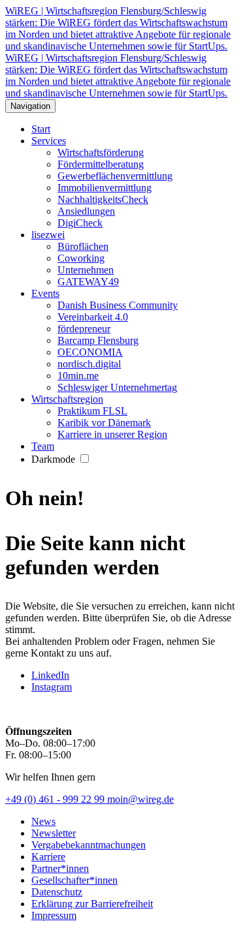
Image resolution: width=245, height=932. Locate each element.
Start (40, 128)
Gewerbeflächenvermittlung (114, 175)
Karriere (48, 856)
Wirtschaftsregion (67, 399)
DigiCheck (80, 222)
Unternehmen (85, 269)
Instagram (51, 686)
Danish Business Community (117, 305)
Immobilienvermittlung (104, 187)
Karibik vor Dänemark (104, 422)
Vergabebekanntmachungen (88, 844)
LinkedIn (50, 675)
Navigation (30, 106)
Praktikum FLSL (92, 410)
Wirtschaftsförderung (100, 152)
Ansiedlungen (86, 211)
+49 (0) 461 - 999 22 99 (56, 799)
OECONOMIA (90, 352)
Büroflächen (82, 246)
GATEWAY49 (88, 281)
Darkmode (54, 459)
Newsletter (53, 833)
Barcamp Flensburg (98, 340)
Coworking (81, 258)
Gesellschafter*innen (74, 880)
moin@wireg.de (140, 799)
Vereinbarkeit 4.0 (92, 316)
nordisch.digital (89, 363)
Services (48, 140)
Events (45, 293)
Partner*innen (60, 868)
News (43, 821)
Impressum (53, 915)
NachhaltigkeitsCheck (102, 199)
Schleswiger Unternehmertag (117, 387)
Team (42, 446)
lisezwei (48, 234)
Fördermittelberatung (100, 164)
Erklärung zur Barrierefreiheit (92, 903)
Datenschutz (56, 891)
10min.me (78, 375)
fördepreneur (83, 328)
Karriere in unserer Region (112, 434)
